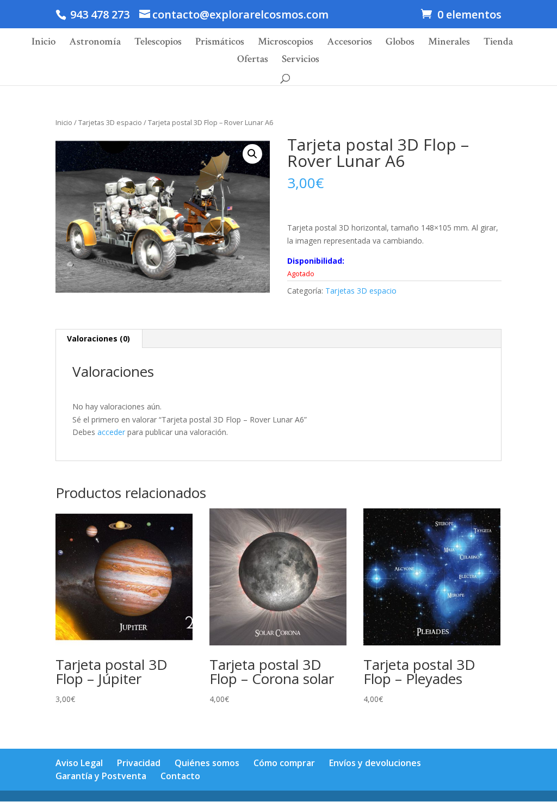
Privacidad (138, 763)
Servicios (300, 60)
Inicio (43, 43)
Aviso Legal (79, 763)
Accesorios (349, 43)
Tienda (498, 43)
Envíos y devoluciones (375, 763)
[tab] (99, 338)
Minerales (449, 43)
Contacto (180, 776)
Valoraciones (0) (98, 338)
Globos (400, 43)
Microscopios (285, 43)
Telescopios (158, 43)
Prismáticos (219, 43)
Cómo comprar (284, 763)
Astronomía (95, 43)
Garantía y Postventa (100, 776)
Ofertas (252, 60)
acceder (111, 432)
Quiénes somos (207, 763)
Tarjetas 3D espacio (110, 122)
